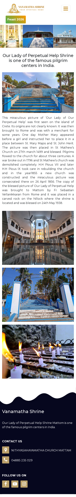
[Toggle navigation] (65, 8)
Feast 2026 (15, 19)
